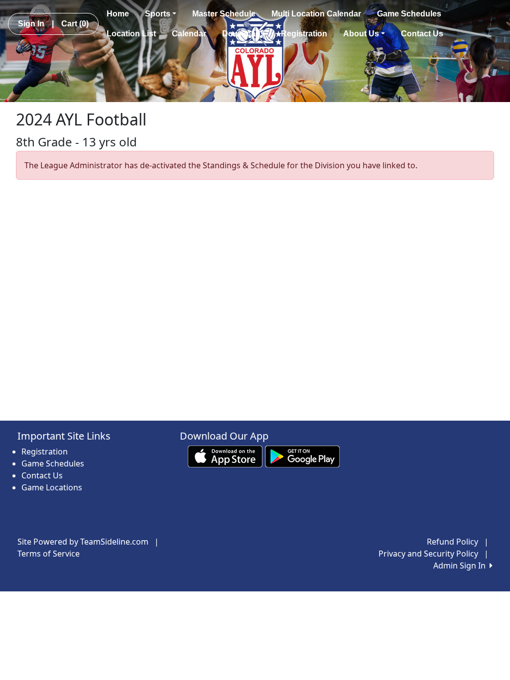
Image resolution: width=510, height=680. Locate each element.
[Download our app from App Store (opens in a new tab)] (225, 456)
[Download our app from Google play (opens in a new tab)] (302, 456)
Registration (304, 33)
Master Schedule (223, 13)
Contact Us (422, 33)
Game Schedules (409, 13)
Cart (75, 23)
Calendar (189, 33)
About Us (361, 33)
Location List (131, 33)
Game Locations (51, 487)
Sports (157, 13)
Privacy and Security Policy (428, 553)
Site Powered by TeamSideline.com (82, 541)
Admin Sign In (461, 565)
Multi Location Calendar (316, 13)
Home (118, 13)
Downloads (243, 33)
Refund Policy (452, 541)
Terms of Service (48, 553)
